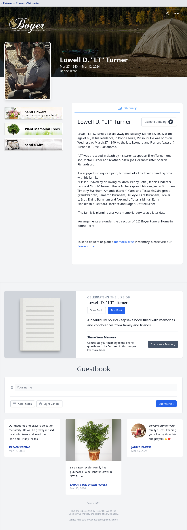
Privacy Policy (83, 513)
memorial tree (124, 242)
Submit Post (166, 403)
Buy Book (116, 310)
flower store (85, 246)
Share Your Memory (163, 344)
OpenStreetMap (97, 519)
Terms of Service (103, 513)
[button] (93, 440)
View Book (96, 310)
